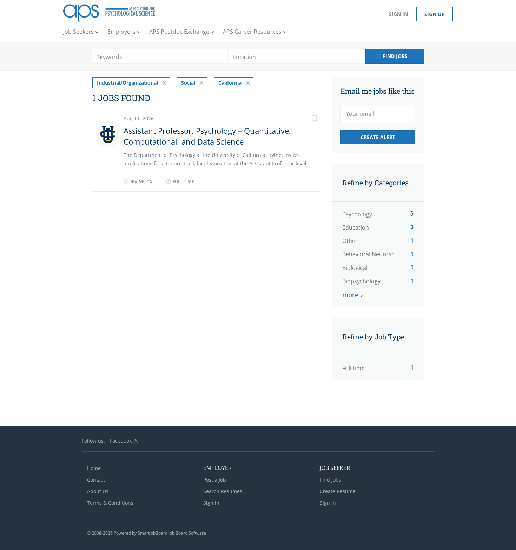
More (350, 295)
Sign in (398, 14)
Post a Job (214, 479)
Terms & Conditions (110, 502)
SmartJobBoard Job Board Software (172, 533)
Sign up (434, 14)
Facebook (121, 440)
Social (188, 82)
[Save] (307, 119)
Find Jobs (395, 56)
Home (94, 468)
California (230, 82)
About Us (97, 491)
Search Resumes (222, 491)
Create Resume (338, 491)
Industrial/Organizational (127, 82)
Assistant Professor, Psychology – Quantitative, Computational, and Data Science (207, 136)
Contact (96, 479)
